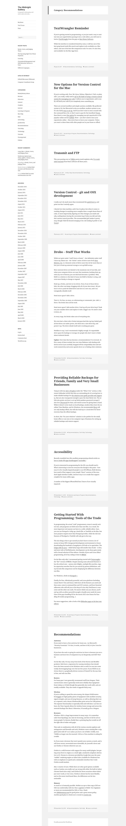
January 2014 (21, 192)
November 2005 (22, 297)
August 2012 (21, 204)
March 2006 (21, 289)
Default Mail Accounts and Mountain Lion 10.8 (26, 168)
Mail (19, 117)
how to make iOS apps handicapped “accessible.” (70, 460)
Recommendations (23, 125)
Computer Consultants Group (26, 82)
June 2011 (20, 216)
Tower (98, 113)
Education (20, 99)
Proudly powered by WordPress (63, 822)
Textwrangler (95, 559)
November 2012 (22, 201)
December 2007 (22, 268)
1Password (63, 403)
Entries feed (21, 335)
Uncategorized (22, 137)
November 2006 (22, 283)
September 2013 (22, 195)
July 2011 (20, 213)
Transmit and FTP (66, 153)
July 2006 (20, 286)
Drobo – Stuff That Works (72, 252)
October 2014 (21, 189)
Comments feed (22, 338)
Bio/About (20, 22)
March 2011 (21, 222)
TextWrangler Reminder (71, 28)
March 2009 (21, 242)
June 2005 (20, 309)
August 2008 (21, 251)
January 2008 (21, 265)
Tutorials (20, 134)
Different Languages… (24, 68)
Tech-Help (21, 128)
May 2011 (20, 219)
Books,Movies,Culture (24, 93)
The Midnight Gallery (24, 8)
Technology (21, 131)
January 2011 (21, 227)
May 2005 (20, 312)
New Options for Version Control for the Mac (77, 86)
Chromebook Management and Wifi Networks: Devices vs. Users (26, 63)
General (20, 102)
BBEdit (84, 555)
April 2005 (21, 315)
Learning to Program (24, 111)
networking (21, 120)
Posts (19, 28)
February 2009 (22, 245)
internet (20, 108)
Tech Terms (21, 25)
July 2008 (20, 254)
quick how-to (91, 202)
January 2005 (21, 321)
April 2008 (21, 259)
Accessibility (63, 452)
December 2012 (22, 198)
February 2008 (22, 262)
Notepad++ (73, 576)
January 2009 (21, 248)
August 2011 (21, 210)
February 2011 (22, 224)
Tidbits (73, 159)
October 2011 (21, 207)
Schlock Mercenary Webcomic (26, 79)
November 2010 (22, 233)
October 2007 (21, 271)
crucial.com (87, 795)
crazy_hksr (21, 151)
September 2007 (22, 274)
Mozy (95, 407)
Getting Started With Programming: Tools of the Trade (77, 516)
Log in (19, 332)
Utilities (20, 140)
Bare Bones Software (86, 39)
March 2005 (21, 318)
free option (70, 115)
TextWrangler (63, 39)
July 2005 (20, 306)
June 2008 (20, 257)
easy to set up (67, 111)
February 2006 (22, 292)
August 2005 (21, 303)
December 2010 (22, 230)
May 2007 (20, 280)
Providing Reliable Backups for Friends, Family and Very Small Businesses (76, 381)
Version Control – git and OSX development (75, 194)
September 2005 (22, 300)
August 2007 (21, 277)
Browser (20, 96)
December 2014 (22, 186)
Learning (20, 58)
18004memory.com (63, 792)
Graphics (20, 105)
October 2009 (21, 236)
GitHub (71, 118)
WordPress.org (22, 341)
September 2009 (22, 239)
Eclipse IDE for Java (60, 548)
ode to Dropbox (71, 391)
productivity (21, 122)
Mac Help (20, 114)
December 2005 (22, 295)
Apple (59, 697)
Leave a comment (89, 67)
